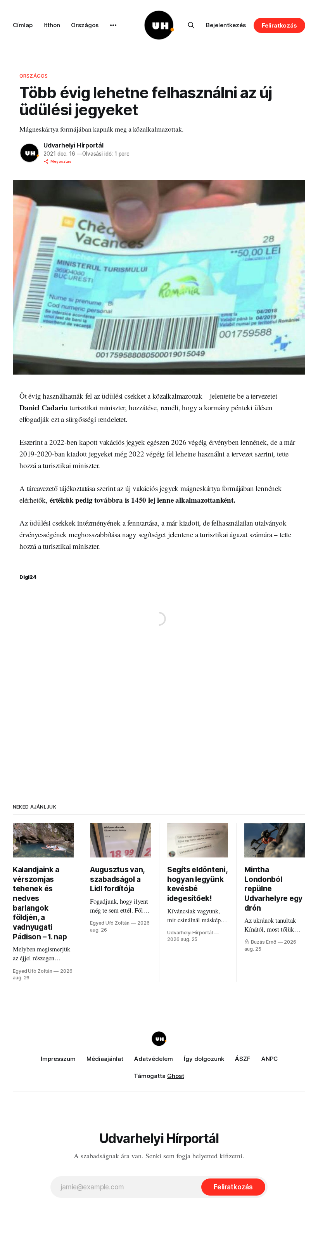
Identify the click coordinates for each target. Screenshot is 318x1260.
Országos (85, 25)
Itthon (51, 25)
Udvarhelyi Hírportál (73, 145)
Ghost (175, 1076)
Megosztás (60, 161)
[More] (113, 25)
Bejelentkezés (226, 25)
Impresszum (58, 1058)
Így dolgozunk (204, 1058)
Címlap (23, 25)
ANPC (269, 1058)
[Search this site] (191, 25)
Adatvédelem (153, 1058)
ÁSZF (243, 1058)
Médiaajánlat (104, 1058)
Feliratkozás (279, 25)
